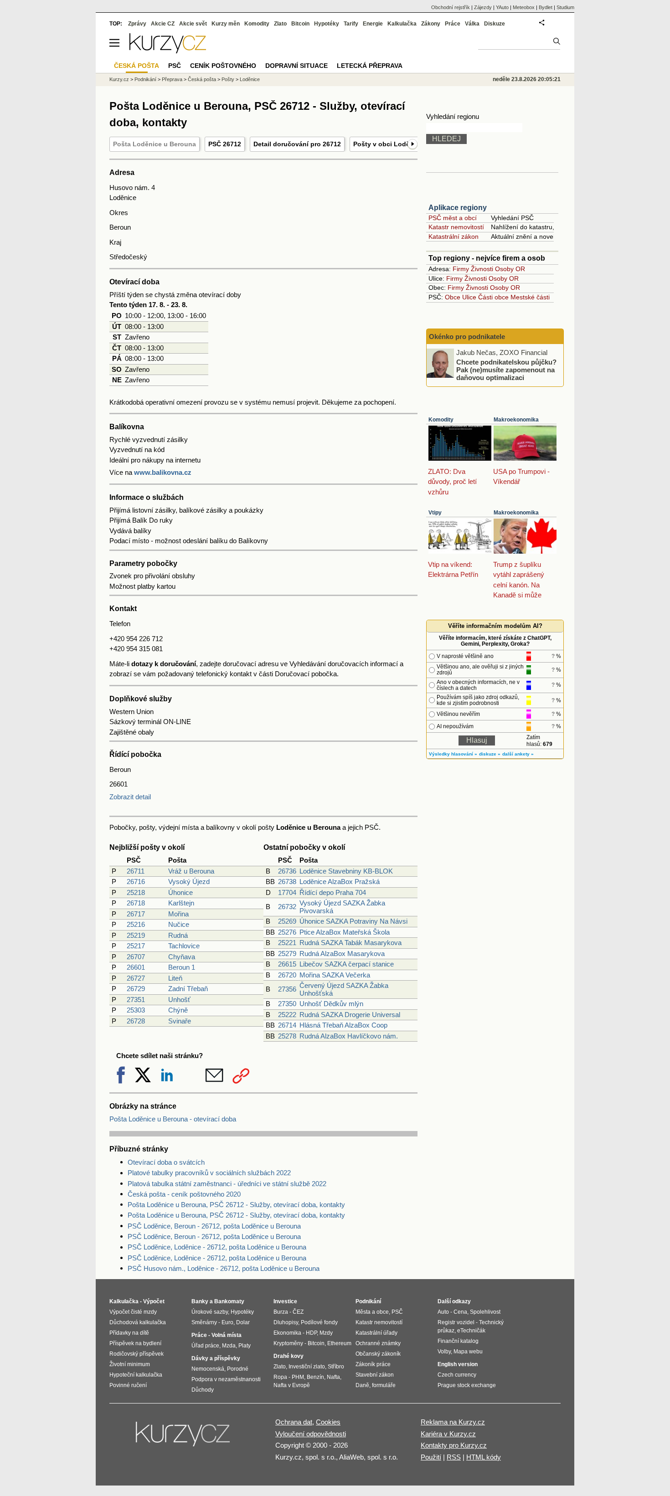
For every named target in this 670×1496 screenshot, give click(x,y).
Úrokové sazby (209, 1312)
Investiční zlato (307, 1366)
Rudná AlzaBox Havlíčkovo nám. (348, 1036)
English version (458, 1364)
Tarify (351, 24)
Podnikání (145, 79)
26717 (136, 914)
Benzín (315, 1377)
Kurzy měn (225, 24)
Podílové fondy (319, 1322)
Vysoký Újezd (189, 881)
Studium (565, 7)
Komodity (441, 419)
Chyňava (181, 957)
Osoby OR (510, 268)
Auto (443, 1312)
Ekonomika (287, 1333)
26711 (135, 871)
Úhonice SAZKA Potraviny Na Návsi (353, 921)
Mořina (178, 914)
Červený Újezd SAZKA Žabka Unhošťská (343, 989)
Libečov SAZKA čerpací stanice (346, 964)
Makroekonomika (516, 419)
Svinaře (179, 1021)
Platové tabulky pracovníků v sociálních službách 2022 (209, 1173)
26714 (287, 1025)
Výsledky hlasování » (453, 753)
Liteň (175, 978)
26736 (287, 871)
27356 (287, 989)
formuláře (384, 1385)
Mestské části (530, 297)
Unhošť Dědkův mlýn (331, 1004)
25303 (136, 1010)
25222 (287, 1014)
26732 (287, 906)
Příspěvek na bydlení (135, 1343)
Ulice (469, 297)
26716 (136, 881)
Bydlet (545, 7)
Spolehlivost (485, 1312)
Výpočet (154, 1301)
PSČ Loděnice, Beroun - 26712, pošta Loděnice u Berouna (214, 1226)
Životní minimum (129, 1364)
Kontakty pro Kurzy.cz (454, 1445)
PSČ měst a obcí (452, 217)
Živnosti (482, 268)
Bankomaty (229, 1301)
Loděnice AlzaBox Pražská (339, 881)
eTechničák (471, 1330)
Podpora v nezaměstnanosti (226, 1379)
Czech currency (457, 1375)
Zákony (430, 24)
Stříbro (336, 1366)
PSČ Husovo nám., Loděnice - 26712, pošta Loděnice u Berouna (224, 1268)
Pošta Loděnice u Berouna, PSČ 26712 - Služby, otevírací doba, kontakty (236, 1204)
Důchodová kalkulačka (137, 1322)
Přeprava (172, 79)
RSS (454, 1457)
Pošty (228, 79)
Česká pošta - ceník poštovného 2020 (184, 1194)
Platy (244, 1345)
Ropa (280, 1377)
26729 (136, 988)
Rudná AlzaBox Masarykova (342, 953)
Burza (280, 1312)
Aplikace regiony (457, 207)
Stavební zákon (375, 1375)
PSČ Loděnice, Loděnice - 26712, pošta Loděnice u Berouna (217, 1247)
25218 (136, 892)
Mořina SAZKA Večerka (334, 975)
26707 (136, 957)
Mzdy (326, 1333)
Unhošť (179, 999)
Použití (431, 1457)
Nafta (333, 1377)
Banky (199, 1301)
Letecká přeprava (369, 65)
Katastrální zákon (453, 236)
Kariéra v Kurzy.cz (448, 1434)
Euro (227, 1322)
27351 (136, 999)
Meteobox (524, 7)
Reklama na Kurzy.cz (453, 1422)
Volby (444, 1351)
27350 (287, 1004)
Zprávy (137, 24)
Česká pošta (202, 79)
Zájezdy (483, 7)
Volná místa (226, 1335)
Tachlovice (184, 946)
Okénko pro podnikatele (467, 336)
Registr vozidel (456, 1322)
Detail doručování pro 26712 (297, 144)
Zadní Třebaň (188, 988)
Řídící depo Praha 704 (332, 892)
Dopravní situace (296, 65)
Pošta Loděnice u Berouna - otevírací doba (172, 1119)
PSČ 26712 (224, 144)
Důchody (202, 1390)
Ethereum (339, 1343)
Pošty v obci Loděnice (388, 144)
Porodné (237, 1369)
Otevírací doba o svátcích (166, 1162)
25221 (287, 942)
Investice (285, 1301)
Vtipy (435, 512)
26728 (136, 1021)
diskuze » (489, 753)
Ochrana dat (293, 1422)
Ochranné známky (378, 1343)
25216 (136, 924)
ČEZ (298, 1312)
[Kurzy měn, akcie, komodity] (184, 1438)
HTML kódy (483, 1457)
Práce (452, 24)
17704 (287, 892)
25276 (287, 932)
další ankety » (518, 753)
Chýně (178, 1010)
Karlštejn (181, 903)
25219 (136, 935)
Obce (452, 297)
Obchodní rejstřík (450, 7)
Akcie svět (193, 24)
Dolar (243, 1322)
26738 (287, 881)
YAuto (502, 7)
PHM (298, 1377)
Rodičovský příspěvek (136, 1354)
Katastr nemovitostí (456, 227)
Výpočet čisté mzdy (133, 1312)
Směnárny (204, 1322)
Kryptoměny (288, 1343)
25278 (287, 1036)
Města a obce (372, 1312)
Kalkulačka (402, 24)
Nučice (178, 924)
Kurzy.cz (119, 79)
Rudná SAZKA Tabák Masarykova (350, 942)
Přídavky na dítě (129, 1333)
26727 (136, 978)
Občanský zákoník (378, 1354)
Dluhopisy (285, 1322)
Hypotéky (326, 24)
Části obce (493, 297)
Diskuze (494, 24)
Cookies (328, 1422)
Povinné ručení (128, 1385)
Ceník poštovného (223, 65)
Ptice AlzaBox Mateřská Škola (344, 932)
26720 (287, 975)
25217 (136, 946)
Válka (472, 24)
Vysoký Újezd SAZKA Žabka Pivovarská (342, 907)
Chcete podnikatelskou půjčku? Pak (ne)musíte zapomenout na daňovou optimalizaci (506, 369)
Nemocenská (207, 1369)
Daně (362, 1385)
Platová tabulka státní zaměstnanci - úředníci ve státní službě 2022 (227, 1184)
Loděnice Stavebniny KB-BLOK (346, 871)
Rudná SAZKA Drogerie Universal (349, 1014)
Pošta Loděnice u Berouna (154, 144)
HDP (311, 1333)
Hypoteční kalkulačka (135, 1375)
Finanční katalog (458, 1341)
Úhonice (180, 892)
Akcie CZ (163, 24)
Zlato (280, 24)
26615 (287, 964)
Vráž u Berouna (191, 871)
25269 (287, 921)
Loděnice (250, 79)
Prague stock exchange (467, 1385)
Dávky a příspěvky (215, 1358)
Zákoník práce (373, 1364)
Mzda (229, 1345)
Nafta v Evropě (291, 1385)
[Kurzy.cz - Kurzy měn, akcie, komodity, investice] (167, 51)
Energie (373, 24)
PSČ (174, 65)
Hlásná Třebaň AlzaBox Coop (343, 1025)
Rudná (178, 935)
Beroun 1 (181, 967)
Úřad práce (205, 1345)
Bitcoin (300, 24)
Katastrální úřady (376, 1333)
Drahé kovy (288, 1356)
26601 (136, 967)
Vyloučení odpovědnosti (310, 1434)
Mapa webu (468, 1351)
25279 (287, 953)
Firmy (461, 268)
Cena (460, 1312)
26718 (136, 903)
